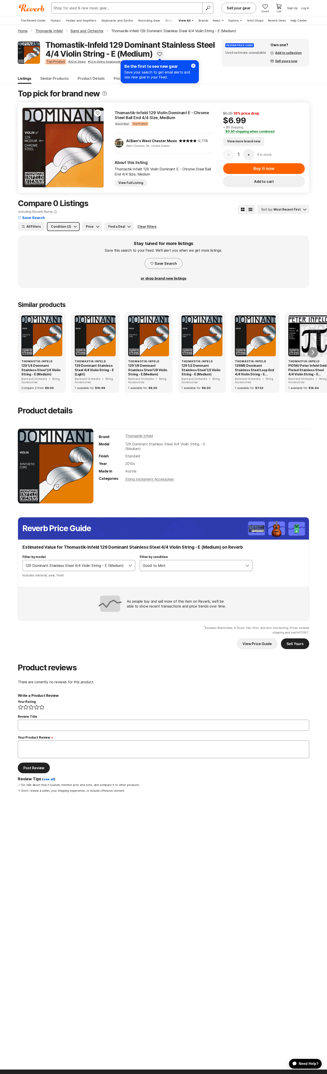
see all (48, 779)
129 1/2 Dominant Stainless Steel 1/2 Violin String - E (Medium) (201, 370)
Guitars (56, 20)
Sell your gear (239, 8)
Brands (203, 20)
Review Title (27, 716)
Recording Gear (149, 20)
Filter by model (34, 557)
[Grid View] (242, 209)
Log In (305, 8)
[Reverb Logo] (31, 8)
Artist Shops (255, 20)
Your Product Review (34, 737)
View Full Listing (130, 183)
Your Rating (27, 701)
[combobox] (74, 565)
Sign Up (292, 8)
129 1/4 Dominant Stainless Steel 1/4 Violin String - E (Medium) (41, 370)
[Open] (130, 565)
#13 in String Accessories (105, 61)
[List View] (250, 209)
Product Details (91, 78)
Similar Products (54, 78)
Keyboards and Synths (117, 20)
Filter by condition (154, 557)
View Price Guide (257, 644)
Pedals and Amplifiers (81, 20)
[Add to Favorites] (159, 54)
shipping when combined (250, 131)
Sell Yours (295, 644)
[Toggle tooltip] (104, 93)
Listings (24, 78)
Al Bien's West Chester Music (151, 141)
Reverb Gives (277, 20)
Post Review (33, 768)
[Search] (207, 8)
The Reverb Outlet (32, 20)
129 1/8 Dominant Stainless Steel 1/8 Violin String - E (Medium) (147, 370)
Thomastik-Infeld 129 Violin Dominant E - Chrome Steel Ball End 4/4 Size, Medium (162, 115)
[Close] (193, 65)
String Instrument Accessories (149, 479)
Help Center (299, 20)
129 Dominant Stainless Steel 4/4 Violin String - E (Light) (94, 370)
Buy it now (263, 168)
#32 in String (77, 61)
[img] (188, 141)
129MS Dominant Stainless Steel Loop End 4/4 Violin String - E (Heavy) (254, 370)
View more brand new (243, 141)
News (216, 20)
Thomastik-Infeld (139, 436)
